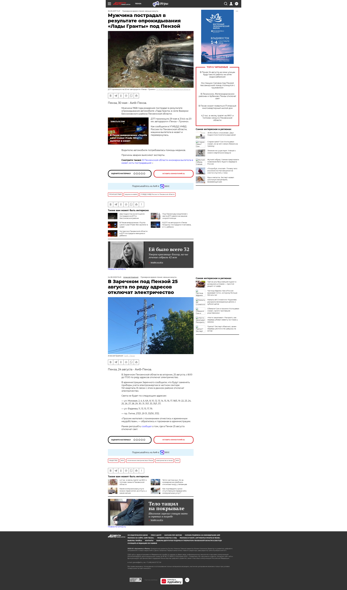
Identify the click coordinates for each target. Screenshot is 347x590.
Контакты (149, 540)
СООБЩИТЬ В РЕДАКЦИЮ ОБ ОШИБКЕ (142, 543)
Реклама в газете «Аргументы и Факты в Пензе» (200, 538)
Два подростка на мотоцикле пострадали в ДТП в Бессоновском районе (132, 216)
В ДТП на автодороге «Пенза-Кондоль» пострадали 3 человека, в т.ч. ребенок (176, 225)
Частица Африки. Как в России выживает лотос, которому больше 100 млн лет (222, 293)
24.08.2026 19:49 (114, 277)
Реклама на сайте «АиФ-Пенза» (141, 538)
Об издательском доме (138, 535)
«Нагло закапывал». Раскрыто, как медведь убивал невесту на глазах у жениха (222, 320)
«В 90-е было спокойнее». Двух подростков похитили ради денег (221, 134)
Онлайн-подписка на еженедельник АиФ (202, 535)
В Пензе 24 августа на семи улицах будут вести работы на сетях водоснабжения (217, 74)
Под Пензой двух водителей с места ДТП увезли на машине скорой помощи (175, 216)
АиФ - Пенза (129, 356)
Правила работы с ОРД (167, 538)
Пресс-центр (156, 535)
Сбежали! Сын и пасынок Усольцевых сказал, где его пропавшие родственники (223, 311)
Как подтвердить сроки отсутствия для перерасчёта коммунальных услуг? (174, 491)
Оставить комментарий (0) (173, 174)
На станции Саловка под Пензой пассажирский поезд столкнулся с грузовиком (217, 85)
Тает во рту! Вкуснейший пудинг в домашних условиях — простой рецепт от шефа (221, 284)
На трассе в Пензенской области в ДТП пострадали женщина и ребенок (133, 233)
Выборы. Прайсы (135, 540)
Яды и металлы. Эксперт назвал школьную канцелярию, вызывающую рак (220, 179)
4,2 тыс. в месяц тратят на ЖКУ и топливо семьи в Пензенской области (217, 118)
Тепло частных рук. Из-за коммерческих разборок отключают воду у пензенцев (174, 482)
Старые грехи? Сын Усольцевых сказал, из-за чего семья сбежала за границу (222, 144)
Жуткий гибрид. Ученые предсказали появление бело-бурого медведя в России (223, 162)
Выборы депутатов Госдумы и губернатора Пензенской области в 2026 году (189, 540)
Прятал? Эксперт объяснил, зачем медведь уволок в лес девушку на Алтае (221, 328)
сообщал (147, 426)
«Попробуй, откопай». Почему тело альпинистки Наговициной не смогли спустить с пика (222, 170)
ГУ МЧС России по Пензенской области (173, 89)
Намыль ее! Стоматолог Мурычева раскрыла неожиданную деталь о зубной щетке (222, 302)
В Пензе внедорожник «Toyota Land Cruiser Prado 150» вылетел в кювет (134, 225)
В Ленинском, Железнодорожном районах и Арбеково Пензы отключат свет (217, 96)
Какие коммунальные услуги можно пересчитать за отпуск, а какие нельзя (133, 491)
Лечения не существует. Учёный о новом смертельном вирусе (221, 152)
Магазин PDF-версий (173, 535)
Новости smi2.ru (117, 269)
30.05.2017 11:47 (114, 11)
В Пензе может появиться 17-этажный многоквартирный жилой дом (217, 107)
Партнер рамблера (150, 580)
